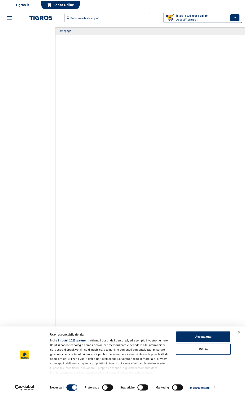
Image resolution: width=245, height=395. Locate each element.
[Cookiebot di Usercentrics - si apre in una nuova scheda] (25, 387)
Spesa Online (63, 5)
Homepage (64, 31)
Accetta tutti (203, 336)
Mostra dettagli (200, 387)
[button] (202, 18)
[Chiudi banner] (239, 332)
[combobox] (107, 17)
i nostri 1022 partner (72, 340)
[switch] (107, 387)
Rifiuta (203, 349)
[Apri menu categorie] (9, 17)
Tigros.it (22, 5)
